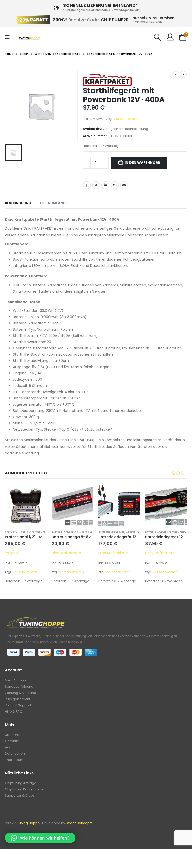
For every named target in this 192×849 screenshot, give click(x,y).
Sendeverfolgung (19, 686)
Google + (115, 185)
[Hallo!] (170, 37)
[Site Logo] (27, 37)
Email (124, 185)
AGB (8, 747)
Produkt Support (18, 705)
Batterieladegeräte (18, 532)
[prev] (176, 74)
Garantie (12, 741)
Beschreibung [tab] (18, 203)
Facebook (87, 185)
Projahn (151, 552)
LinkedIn (106, 185)
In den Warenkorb (142, 162)
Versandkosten (126, 119)
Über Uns (12, 734)
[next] (183, 74)
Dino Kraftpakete (19, 552)
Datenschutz (15, 753)
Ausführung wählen (178, 492)
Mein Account (16, 680)
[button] (9, 37)
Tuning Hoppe (28, 823)
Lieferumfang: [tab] (53, 203)
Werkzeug (39, 532)
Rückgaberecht (17, 699)
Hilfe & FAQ (13, 711)
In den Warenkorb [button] (38, 492)
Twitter (96, 185)
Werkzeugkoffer (171, 532)
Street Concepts (79, 823)
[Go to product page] (26, 505)
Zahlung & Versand (20, 692)
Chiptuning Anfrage (20, 783)
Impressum (14, 759)
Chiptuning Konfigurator (24, 789)
